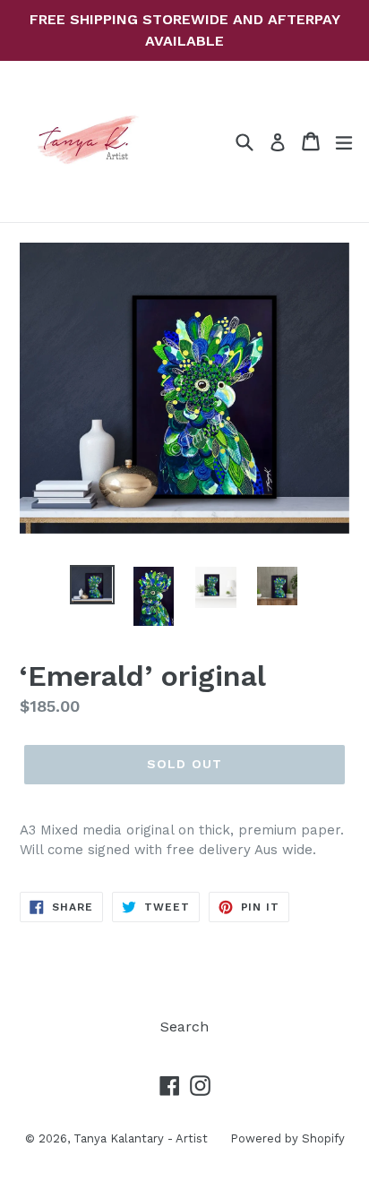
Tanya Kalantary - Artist (140, 1138)
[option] (92, 585)
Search (184, 1026)
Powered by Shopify (287, 1138)
